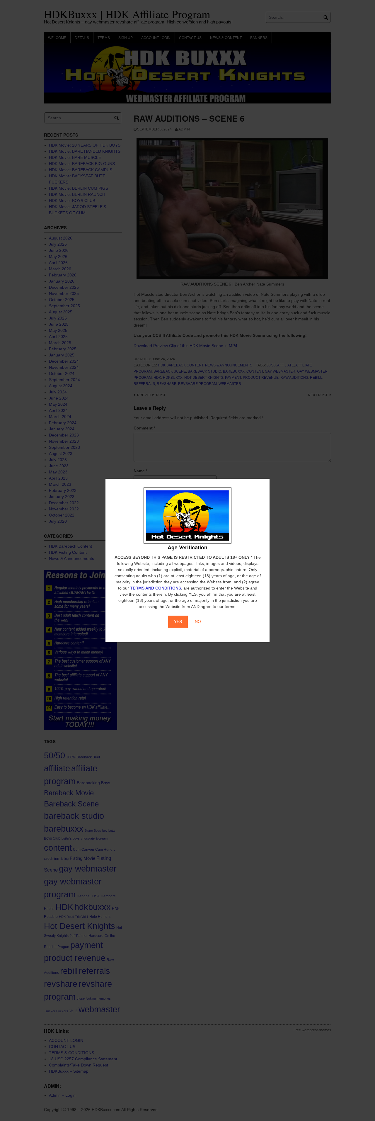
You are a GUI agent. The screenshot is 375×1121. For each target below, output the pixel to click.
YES (178, 621)
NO (198, 621)
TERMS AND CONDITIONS (155, 588)
